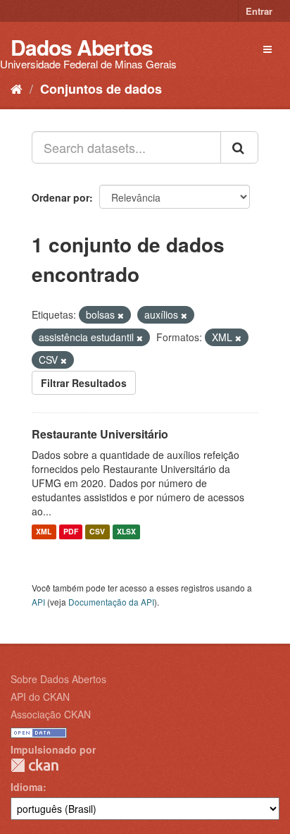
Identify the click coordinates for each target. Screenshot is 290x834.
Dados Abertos (82, 47)
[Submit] (239, 147)
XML (43, 532)
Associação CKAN (51, 714)
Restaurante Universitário (100, 434)
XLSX (126, 532)
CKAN (34, 765)
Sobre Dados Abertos (58, 679)
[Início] (17, 88)
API (38, 602)
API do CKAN (40, 696)
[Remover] (121, 315)
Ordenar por (60, 197)
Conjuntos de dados (101, 89)
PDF (70, 532)
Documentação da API (111, 602)
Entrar (259, 11)
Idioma (27, 787)
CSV (97, 532)
